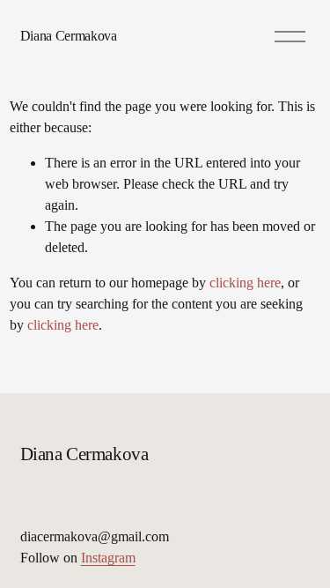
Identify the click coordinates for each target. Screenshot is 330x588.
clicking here (245, 282)
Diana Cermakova (68, 35)
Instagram (108, 557)
